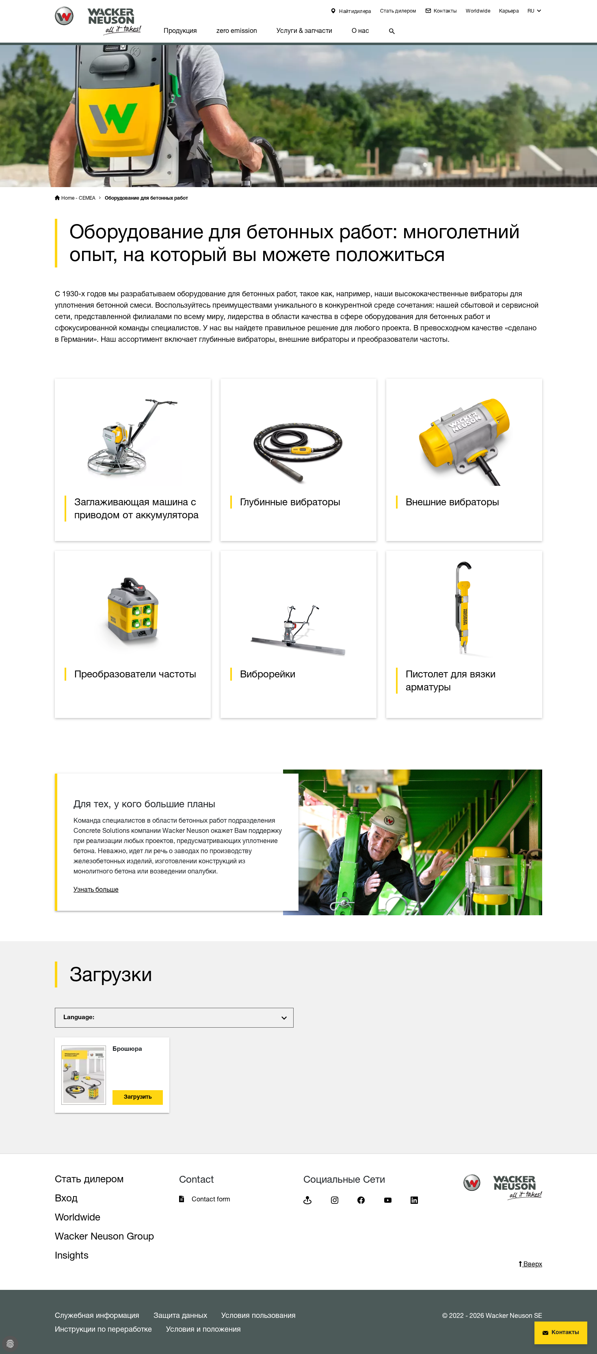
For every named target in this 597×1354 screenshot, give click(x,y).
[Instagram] (334, 1199)
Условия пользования (258, 1315)
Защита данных (180, 1315)
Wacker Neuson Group (104, 1236)
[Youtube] (388, 1199)
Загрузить (138, 1097)
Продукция (180, 30)
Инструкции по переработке (103, 1328)
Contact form (211, 1199)
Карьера (509, 11)
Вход (66, 1198)
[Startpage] (104, 20)
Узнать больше (96, 889)
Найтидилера (354, 11)
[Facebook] (361, 1199)
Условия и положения (203, 1328)
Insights (72, 1255)
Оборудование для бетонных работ (146, 198)
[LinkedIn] (414, 1199)
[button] (535, 12)
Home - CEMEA (78, 198)
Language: (78, 1018)
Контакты (445, 11)
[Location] (307, 1199)
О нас (360, 30)
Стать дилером (398, 11)
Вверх (532, 1264)
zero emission (236, 30)
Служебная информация (97, 1315)
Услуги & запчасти (304, 30)
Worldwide (478, 11)
